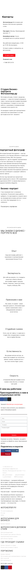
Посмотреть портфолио (9, 206)
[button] (9, 55)
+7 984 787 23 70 (8, 62)
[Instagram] (9, 399)
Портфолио (7, 551)
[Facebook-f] (6, 567)
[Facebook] (2, 399)
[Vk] (5, 399)
